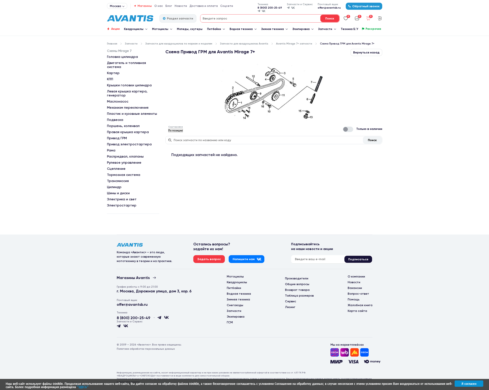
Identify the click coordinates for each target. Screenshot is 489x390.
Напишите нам (244, 259)
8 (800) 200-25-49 (269, 7)
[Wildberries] (344, 352)
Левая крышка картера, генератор (127, 93)
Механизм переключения (127, 107)
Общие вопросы (297, 284)
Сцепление (116, 169)
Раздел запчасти (180, 18)
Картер (113, 73)
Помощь (353, 299)
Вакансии (355, 288)
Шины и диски (118, 193)
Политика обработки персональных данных (146, 348)
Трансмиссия (118, 181)
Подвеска (115, 120)
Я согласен (468, 383)
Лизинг (290, 307)
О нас (158, 6)
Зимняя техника (272, 29)
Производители (296, 278)
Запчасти (325, 29)
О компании (356, 276)
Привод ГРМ (117, 138)
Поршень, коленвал (123, 126)
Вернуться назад (366, 52)
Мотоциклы (160, 29)
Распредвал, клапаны (125, 156)
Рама (111, 150)
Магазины (145, 6)
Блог (168, 6)
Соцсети (226, 6)
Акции (115, 29)
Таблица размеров (299, 295)
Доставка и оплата (203, 6)
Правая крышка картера (128, 132)
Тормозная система (123, 175)
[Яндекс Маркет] (354, 352)
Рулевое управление (124, 162)
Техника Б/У (349, 29)
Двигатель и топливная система (126, 65)
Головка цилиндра (122, 57)
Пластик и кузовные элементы (132, 114)
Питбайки (214, 29)
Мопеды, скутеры (189, 29)
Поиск (372, 140)
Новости (181, 6)
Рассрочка (373, 29)
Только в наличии (369, 129)
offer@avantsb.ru (329, 7)
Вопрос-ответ (358, 293)
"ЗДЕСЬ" (82, 386)
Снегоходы (235, 305)
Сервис (290, 301)
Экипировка (301, 29)
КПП (110, 79)
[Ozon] (334, 352)
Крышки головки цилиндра (129, 85)
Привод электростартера (129, 144)
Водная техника (241, 29)
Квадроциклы (133, 29)
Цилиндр (114, 187)
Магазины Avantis (133, 277)
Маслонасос (117, 101)
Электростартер (121, 205)
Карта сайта (357, 311)
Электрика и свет (122, 199)
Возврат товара (297, 290)
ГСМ (230, 322)
